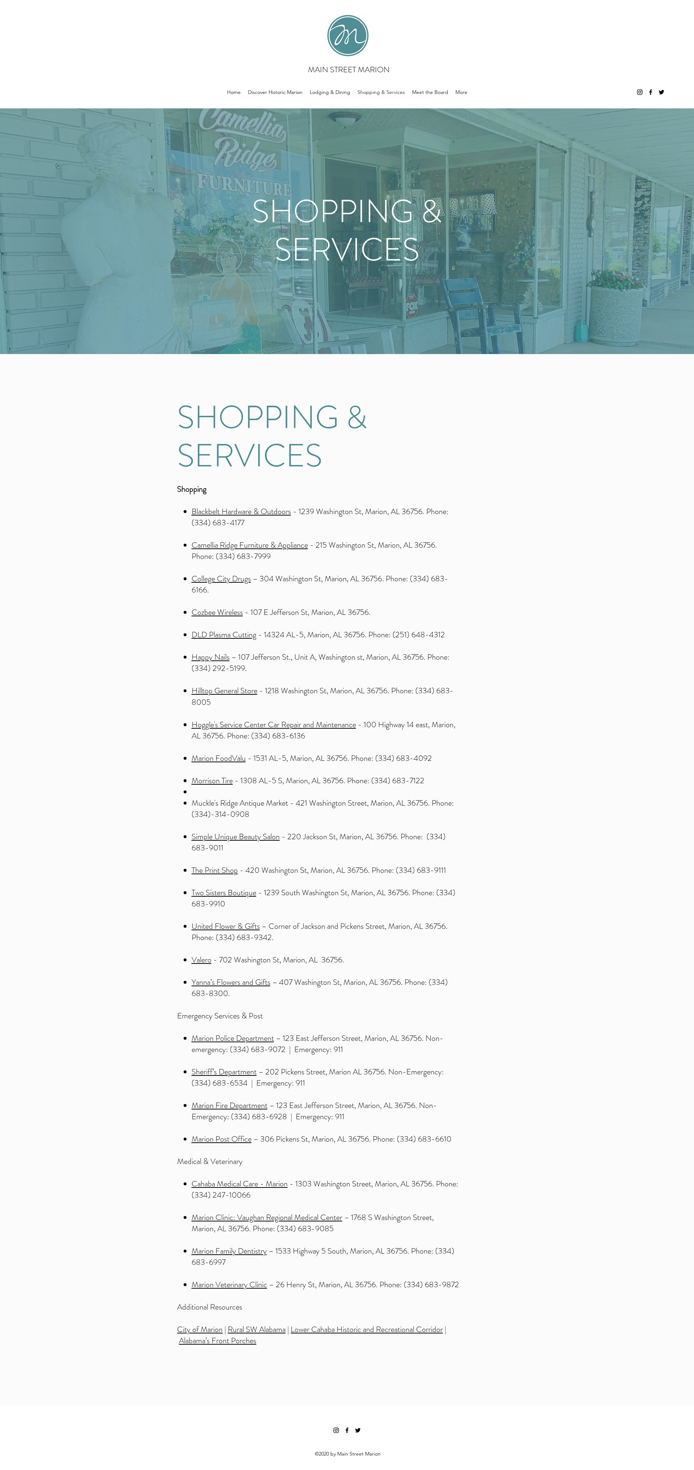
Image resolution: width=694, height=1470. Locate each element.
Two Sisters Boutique (224, 892)
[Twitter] (661, 92)
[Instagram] (639, 92)
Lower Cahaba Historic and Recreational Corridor (367, 1329)
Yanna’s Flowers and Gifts (231, 982)
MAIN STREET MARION (349, 69)
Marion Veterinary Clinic (229, 1284)
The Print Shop (215, 870)
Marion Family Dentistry (229, 1250)
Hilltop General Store (224, 690)
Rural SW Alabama (257, 1329)
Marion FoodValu (219, 758)
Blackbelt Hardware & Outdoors (241, 511)
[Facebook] (650, 92)
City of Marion (200, 1329)
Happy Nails (211, 657)
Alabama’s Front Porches (217, 1340)
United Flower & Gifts (226, 926)
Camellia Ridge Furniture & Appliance (250, 545)
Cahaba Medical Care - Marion (240, 1183)
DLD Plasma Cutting (224, 634)
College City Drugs (221, 578)
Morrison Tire (212, 780)
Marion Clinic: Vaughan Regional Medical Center (267, 1217)
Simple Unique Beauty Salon (236, 836)
